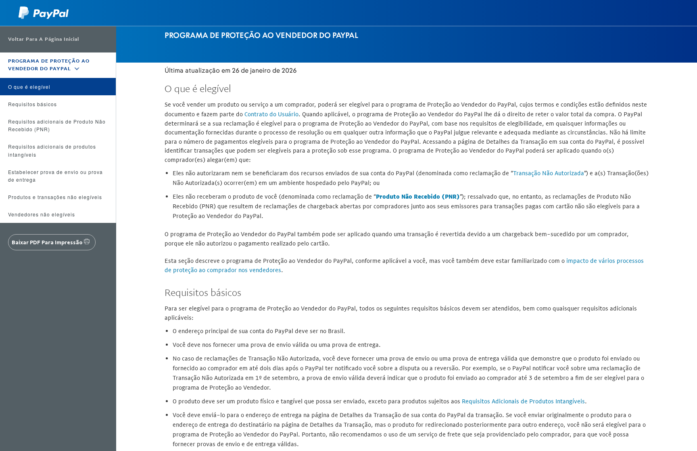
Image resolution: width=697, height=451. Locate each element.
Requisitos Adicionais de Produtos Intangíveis (523, 401)
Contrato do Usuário (271, 114)
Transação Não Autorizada (548, 173)
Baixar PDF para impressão (47, 242)
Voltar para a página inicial (43, 39)
